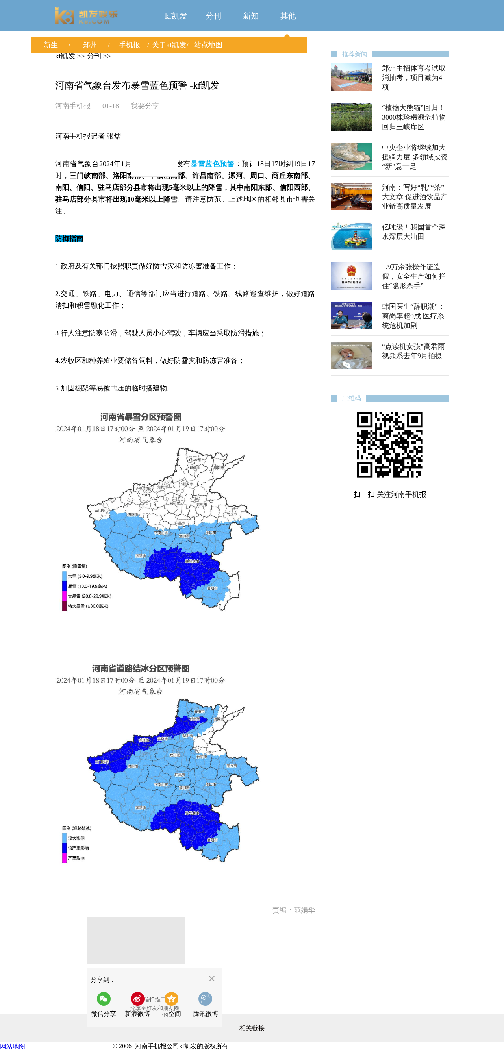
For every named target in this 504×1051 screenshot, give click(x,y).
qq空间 (171, 1013)
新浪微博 (137, 1013)
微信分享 (105, 1007)
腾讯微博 (205, 1013)
